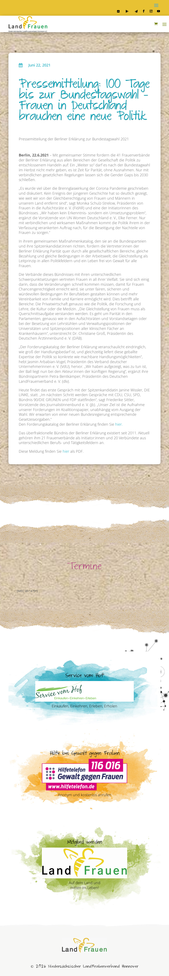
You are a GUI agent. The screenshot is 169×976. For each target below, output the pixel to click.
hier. (119, 424)
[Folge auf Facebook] (144, 11)
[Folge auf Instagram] (151, 11)
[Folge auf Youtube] (158, 11)
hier (66, 451)
